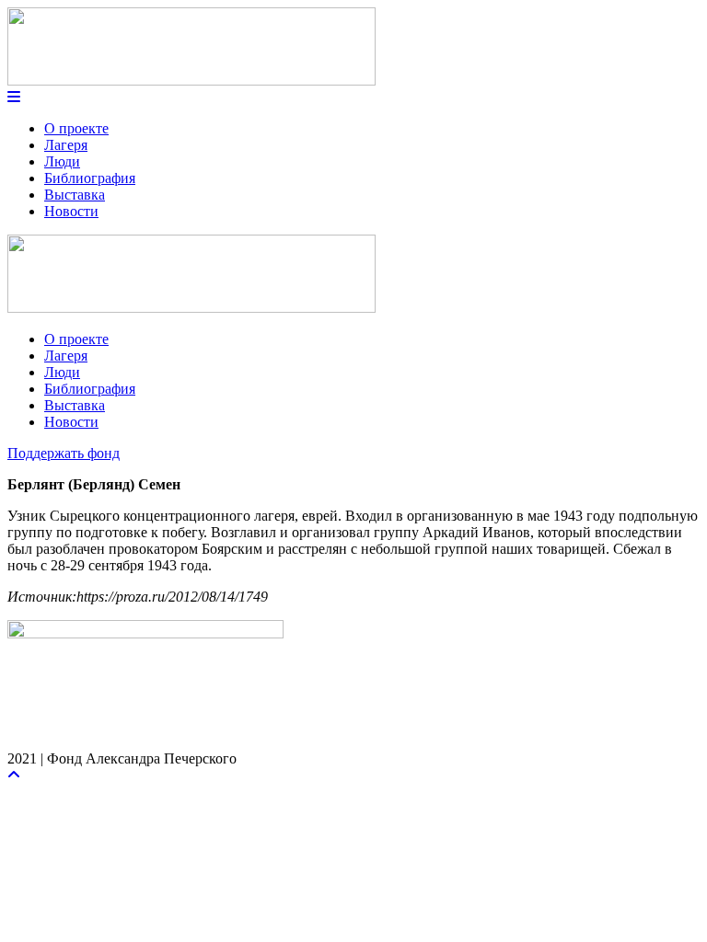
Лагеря (65, 145)
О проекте (76, 128)
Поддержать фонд (63, 453)
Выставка (74, 194)
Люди (62, 161)
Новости (71, 211)
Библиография (89, 178)
